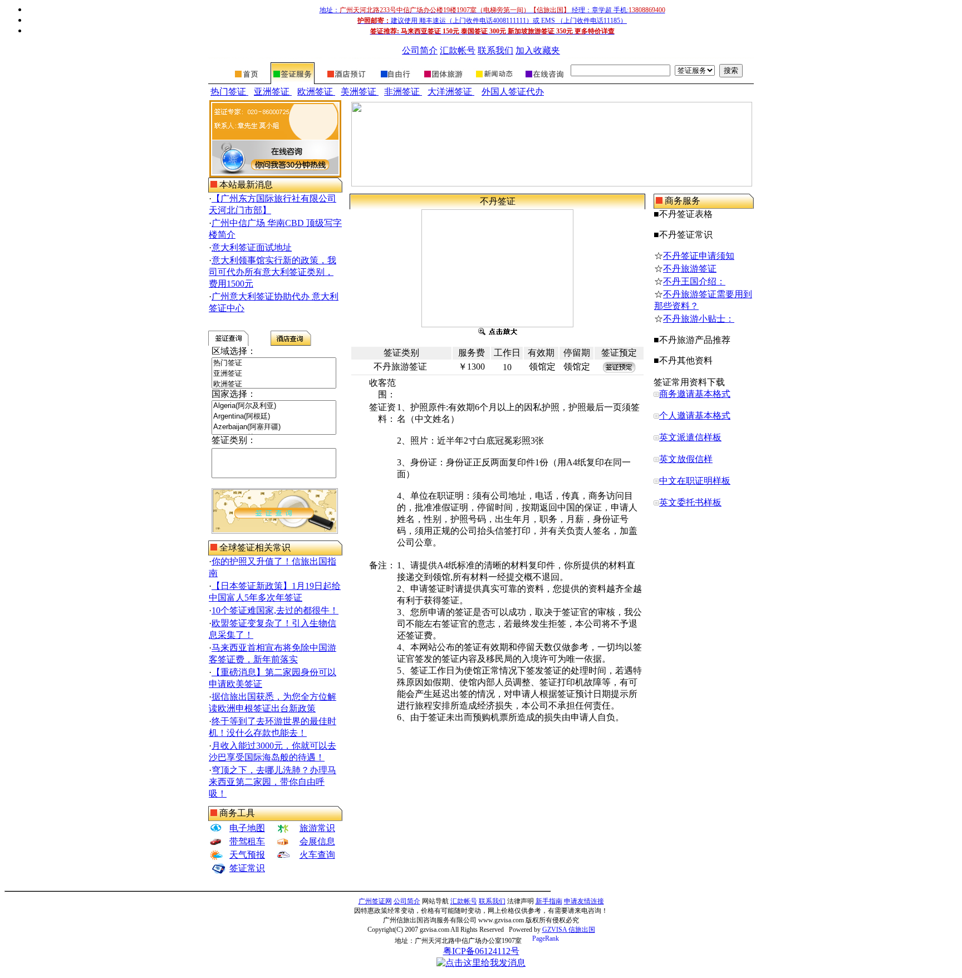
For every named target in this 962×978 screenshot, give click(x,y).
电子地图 (247, 828)
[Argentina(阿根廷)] (274, 416)
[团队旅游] (442, 81)
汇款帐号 (457, 50)
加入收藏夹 (538, 50)
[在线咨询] (543, 81)
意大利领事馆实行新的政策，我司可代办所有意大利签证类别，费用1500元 (272, 271)
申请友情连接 (584, 901)
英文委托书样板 (690, 502)
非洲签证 (403, 91)
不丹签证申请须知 (698, 256)
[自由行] (395, 81)
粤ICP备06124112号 (481, 951)
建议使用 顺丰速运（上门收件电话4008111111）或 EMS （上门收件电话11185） (492, 20)
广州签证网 (375, 901)
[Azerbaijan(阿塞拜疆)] (274, 427)
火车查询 (317, 854)
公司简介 (420, 50)
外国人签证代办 (513, 91)
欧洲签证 (316, 91)
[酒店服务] (346, 81)
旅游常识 (317, 828)
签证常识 (247, 868)
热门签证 (229, 91)
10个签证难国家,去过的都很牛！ (275, 610)
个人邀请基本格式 (694, 415)
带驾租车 (247, 841)
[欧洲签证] (274, 384)
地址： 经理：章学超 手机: (492, 10)
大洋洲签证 (451, 91)
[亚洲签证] (274, 373)
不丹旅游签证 (689, 268)
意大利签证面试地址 (252, 247)
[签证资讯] (493, 81)
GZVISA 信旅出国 (568, 929)
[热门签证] (274, 363)
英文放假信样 (686, 459)
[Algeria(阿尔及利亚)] (274, 406)
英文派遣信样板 (690, 437)
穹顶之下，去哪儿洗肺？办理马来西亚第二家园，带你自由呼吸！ (272, 781)
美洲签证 (360, 91)
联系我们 (495, 50)
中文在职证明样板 (694, 480)
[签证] (293, 81)
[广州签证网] (247, 81)
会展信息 (317, 841)
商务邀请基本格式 (694, 394)
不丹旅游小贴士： (698, 318)
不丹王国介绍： (694, 281)
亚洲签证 (273, 91)
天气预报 (247, 854)
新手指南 (549, 901)
